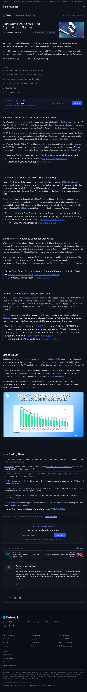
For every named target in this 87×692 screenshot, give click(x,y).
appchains (79, 144)
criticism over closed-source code (59, 467)
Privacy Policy (7, 685)
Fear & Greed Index (9, 662)
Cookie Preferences (34, 685)
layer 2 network (62, 122)
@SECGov (42, 326)
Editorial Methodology (10, 639)
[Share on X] (15, 598)
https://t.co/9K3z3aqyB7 (53, 219)
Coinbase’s (7, 318)
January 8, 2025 (44, 161)
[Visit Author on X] (17, 583)
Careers (6, 642)
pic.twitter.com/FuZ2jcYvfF (41, 335)
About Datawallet (8, 635)
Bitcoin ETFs (60, 376)
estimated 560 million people (30, 381)
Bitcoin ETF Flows (64, 635)
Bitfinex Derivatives (11, 503)
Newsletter (34, 639)
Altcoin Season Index (10, 665)
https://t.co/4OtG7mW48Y (20, 274)
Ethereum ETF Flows (65, 639)
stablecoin (25, 491)
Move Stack (22, 208)
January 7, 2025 (50, 339)
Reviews (33, 646)
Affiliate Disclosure (48, 685)
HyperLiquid (9, 467)
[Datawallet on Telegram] (9, 626)
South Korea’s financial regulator (16, 474)
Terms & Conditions (20, 685)
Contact (5, 646)
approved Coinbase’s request (24, 298)
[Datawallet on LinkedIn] (13, 626)
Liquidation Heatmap (65, 646)
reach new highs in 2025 (50, 359)
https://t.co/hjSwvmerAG (54, 158)
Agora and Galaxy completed (15, 488)
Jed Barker (17, 33)
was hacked (34, 459)
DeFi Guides (35, 642)
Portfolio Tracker (8, 655)
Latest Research (36, 635)
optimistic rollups (62, 139)
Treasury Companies (65, 642)
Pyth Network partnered (13, 481)
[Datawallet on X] (5, 626)
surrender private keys (68, 243)
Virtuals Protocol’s (11, 459)
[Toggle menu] (84, 6)
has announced (17, 122)
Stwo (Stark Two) (73, 150)
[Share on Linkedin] (19, 598)
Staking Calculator (9, 658)
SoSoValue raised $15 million (15, 495)
